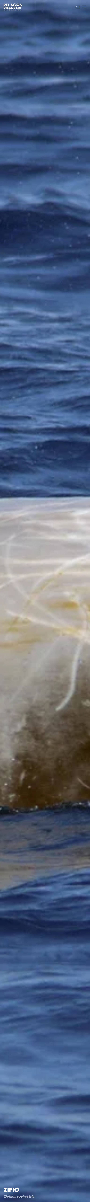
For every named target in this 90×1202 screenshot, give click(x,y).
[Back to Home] (13, 7)
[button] (77, 7)
